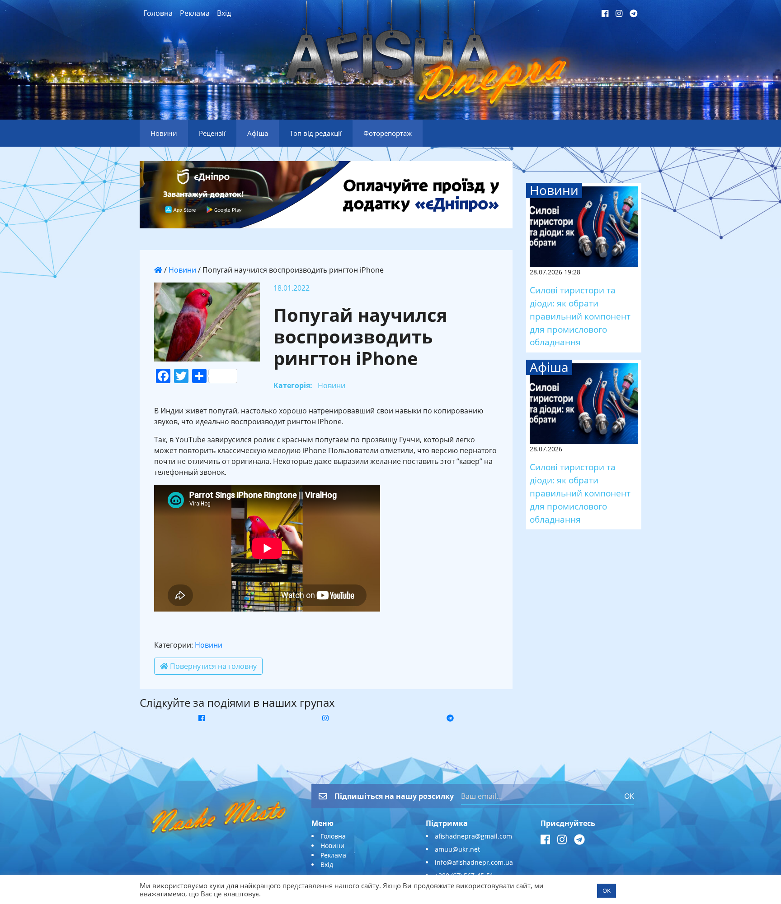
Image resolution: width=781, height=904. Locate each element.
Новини (182, 270)
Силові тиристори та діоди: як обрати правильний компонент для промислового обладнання (580, 316)
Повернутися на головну (212, 666)
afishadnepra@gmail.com (473, 836)
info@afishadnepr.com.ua (474, 862)
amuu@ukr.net (457, 849)
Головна (158, 13)
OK (629, 796)
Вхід (224, 13)
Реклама (195, 13)
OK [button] (606, 890)
